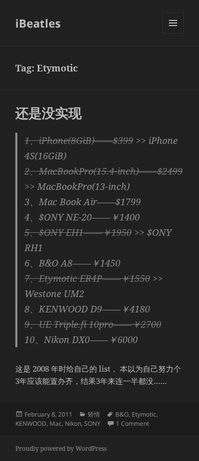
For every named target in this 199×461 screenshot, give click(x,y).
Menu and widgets (173, 33)
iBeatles (38, 23)
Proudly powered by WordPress (61, 448)
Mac (55, 423)
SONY (92, 423)
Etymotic (144, 414)
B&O (122, 414)
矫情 (94, 414)
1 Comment (132, 423)
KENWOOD (30, 423)
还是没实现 (48, 113)
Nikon (73, 423)
